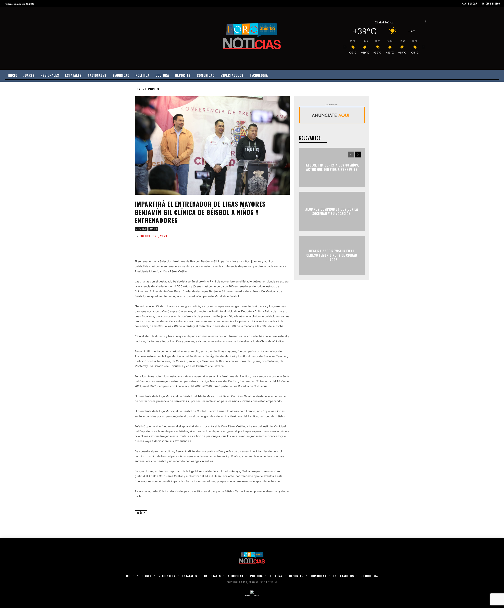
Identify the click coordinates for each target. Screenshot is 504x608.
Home (138, 89)
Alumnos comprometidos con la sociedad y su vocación (331, 211)
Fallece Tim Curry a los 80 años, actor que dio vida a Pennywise (332, 167)
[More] (260, 246)
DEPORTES (152, 89)
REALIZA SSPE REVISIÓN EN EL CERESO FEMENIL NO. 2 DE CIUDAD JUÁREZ (331, 255)
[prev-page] (351, 154)
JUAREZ (153, 229)
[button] (469, 3)
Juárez (141, 513)
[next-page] (358, 154)
